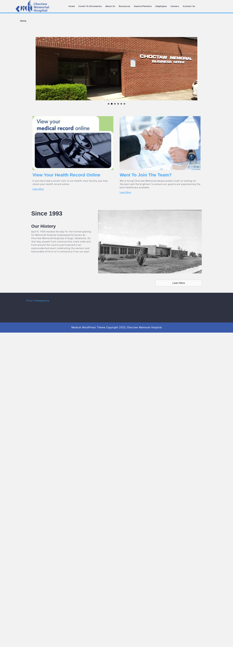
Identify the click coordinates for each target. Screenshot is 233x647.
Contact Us (189, 6)
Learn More (38, 189)
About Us (110, 6)
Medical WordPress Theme (88, 327)
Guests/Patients (143, 6)
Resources (124, 6)
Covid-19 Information (90, 6)
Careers (175, 6)
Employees (161, 6)
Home (72, 6)
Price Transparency (38, 300)
